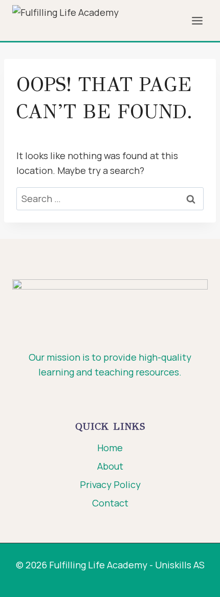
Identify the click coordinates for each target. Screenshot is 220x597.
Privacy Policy (110, 484)
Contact (110, 503)
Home (110, 447)
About (110, 466)
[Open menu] (197, 20)
